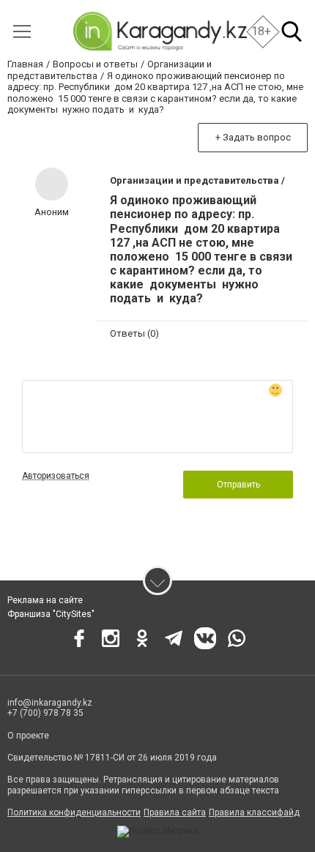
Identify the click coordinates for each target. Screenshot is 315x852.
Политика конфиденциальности (74, 812)
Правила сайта (175, 812)
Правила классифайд (254, 812)
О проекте (28, 735)
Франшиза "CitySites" (50, 614)
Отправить (238, 484)
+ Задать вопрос (253, 137)
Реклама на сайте (45, 600)
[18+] (159, 31)
